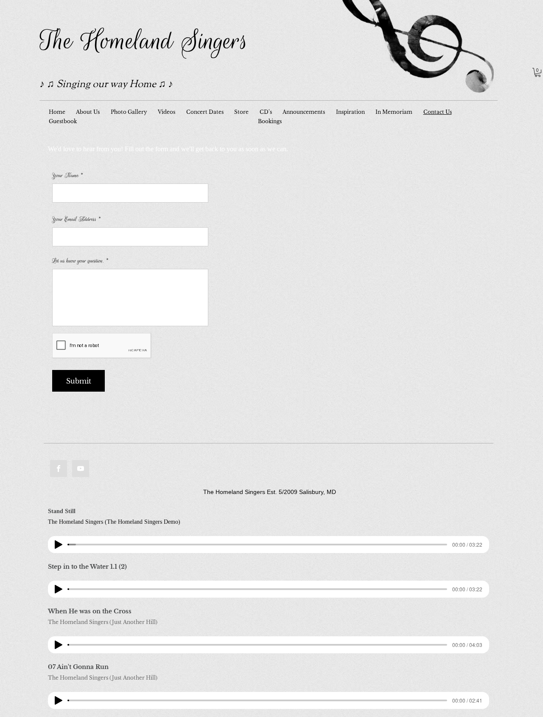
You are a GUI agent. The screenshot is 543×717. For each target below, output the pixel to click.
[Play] (58, 544)
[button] (537, 72)
